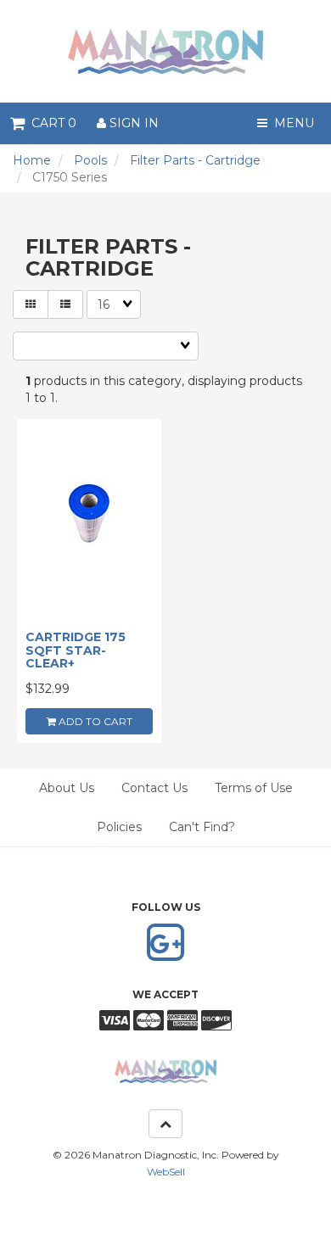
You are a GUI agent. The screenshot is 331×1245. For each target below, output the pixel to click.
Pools (90, 160)
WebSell (166, 1171)
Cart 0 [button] (50, 123)
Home (32, 160)
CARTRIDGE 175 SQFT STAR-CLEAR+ (75, 650)
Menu (290, 123)
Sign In (132, 123)
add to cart (94, 721)
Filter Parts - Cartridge (195, 160)
